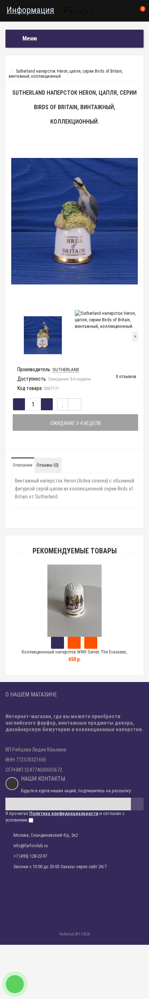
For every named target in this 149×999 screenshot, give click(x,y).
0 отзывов (126, 376)
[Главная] (12, 66)
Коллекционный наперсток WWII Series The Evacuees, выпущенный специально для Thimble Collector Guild (74, 655)
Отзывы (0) (48, 465)
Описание (22, 465)
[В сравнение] (74, 404)
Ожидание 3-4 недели (75, 423)
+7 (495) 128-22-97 (30, 856)
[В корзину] (57, 643)
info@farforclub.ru (30, 845)
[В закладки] (62, 404)
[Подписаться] (137, 804)
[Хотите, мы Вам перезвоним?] (14, 984)
